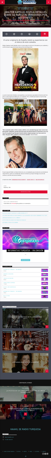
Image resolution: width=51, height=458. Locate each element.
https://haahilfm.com (9, 437)
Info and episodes (25, 260)
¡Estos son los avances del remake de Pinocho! (14, 220)
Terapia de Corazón (8, 278)
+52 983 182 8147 (9, 439)
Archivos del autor (25, 191)
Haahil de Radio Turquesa (25, 429)
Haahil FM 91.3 (30, 179)
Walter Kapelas (40, 179)
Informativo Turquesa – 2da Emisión (12, 291)
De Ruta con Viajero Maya (9, 287)
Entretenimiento (25, 8)
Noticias (19, 451)
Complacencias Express (9, 282)
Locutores (37, 451)
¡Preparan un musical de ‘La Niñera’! (12, 217)
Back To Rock (6, 295)
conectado (13, 203)
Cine (19, 8)
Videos (31, 451)
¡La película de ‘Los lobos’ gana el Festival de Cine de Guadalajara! (26, 391)
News (31, 8)
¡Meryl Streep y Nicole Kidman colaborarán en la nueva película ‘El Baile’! (26, 409)
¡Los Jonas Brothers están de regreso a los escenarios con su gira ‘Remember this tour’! (25, 215)
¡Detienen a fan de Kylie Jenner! (10, 222)
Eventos (25, 451)
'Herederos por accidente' (19, 179)
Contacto (44, 451)
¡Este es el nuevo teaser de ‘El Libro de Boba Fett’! (15, 213)
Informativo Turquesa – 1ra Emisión (12, 269)
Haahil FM (22, 23)
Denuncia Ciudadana (8, 274)
